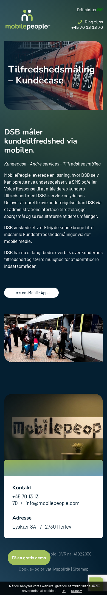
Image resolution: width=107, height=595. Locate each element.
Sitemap (81, 568)
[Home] (27, 15)
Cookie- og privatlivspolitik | (45, 568)
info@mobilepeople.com (53, 503)
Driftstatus (86, 9)
